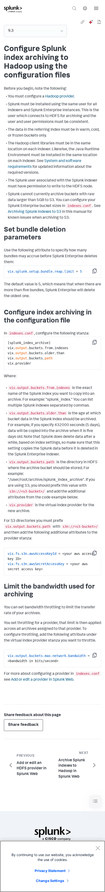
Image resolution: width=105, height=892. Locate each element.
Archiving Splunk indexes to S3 (34, 212)
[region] (52, 866)
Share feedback (23, 725)
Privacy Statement (50, 871)
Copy (98, 272)
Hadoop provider (59, 97)
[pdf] (99, 22)
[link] (82, 22)
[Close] (97, 848)
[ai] (90, 22)
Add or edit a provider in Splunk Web (42, 680)
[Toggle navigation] (95, 801)
